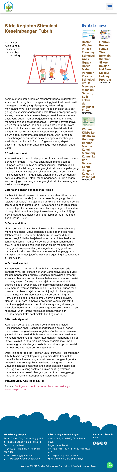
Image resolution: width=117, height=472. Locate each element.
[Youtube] (105, 443)
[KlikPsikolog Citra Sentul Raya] (49, 459)
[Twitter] (98, 443)
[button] (110, 6)
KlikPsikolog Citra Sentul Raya (67, 458)
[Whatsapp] (110, 465)
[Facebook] (94, 443)
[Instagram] (101, 443)
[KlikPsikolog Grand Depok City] (4, 459)
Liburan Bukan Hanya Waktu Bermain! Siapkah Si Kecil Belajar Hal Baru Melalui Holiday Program (105, 60)
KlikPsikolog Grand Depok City (23, 458)
